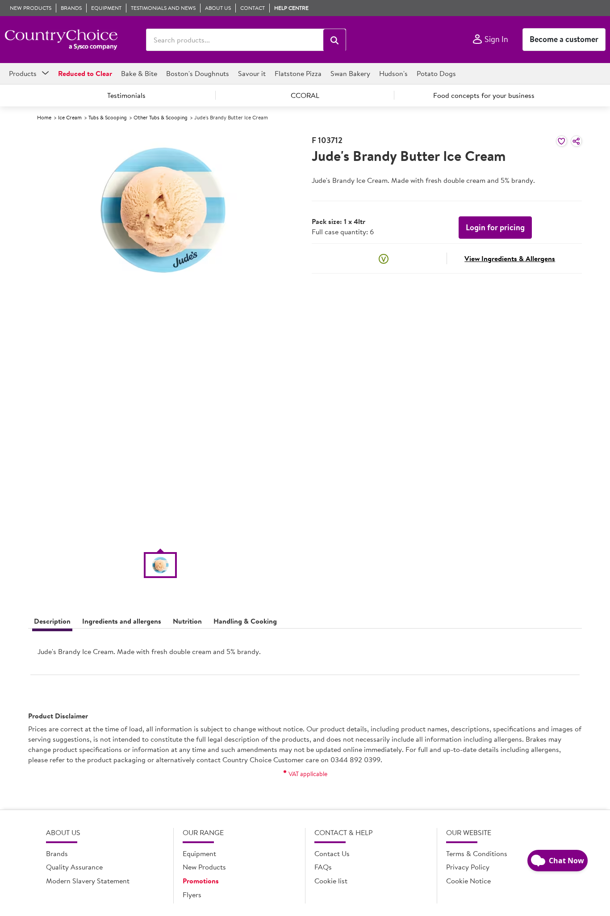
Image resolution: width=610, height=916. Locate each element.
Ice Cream (70, 117)
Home (44, 117)
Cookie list (330, 881)
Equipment (199, 853)
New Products (204, 867)
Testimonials (126, 95)
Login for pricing (495, 227)
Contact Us (332, 853)
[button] (334, 40)
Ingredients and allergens (121, 621)
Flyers (192, 894)
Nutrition (187, 621)
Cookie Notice (468, 881)
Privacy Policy (467, 867)
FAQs (323, 867)
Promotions (201, 881)
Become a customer (564, 39)
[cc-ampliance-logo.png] (60, 40)
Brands (57, 853)
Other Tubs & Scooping (161, 117)
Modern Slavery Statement (88, 881)
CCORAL (305, 95)
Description (52, 621)
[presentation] (305, 655)
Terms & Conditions (476, 853)
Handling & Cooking (245, 621)
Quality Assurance (74, 867)
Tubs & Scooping (107, 117)
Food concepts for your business (484, 95)
